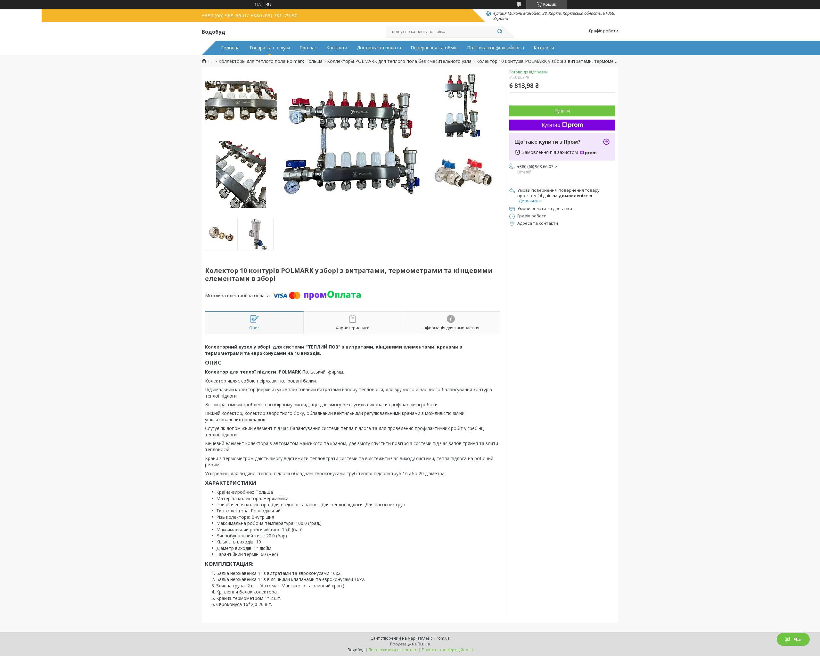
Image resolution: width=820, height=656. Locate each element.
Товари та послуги (269, 48)
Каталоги (544, 48)
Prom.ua (442, 638)
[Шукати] (499, 32)
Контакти (336, 48)
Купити (562, 111)
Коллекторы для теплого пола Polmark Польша (270, 61)
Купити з (551, 125)
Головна (230, 48)
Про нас (308, 48)
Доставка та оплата (379, 48)
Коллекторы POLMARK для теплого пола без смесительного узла (399, 61)
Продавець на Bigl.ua (410, 644)
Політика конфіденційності (447, 649)
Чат (798, 639)
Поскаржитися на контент (393, 649)
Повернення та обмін (434, 48)
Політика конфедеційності (495, 48)
